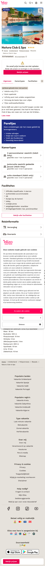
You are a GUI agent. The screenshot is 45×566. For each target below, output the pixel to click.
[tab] (7, 81)
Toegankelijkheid (22, 474)
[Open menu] (41, 3)
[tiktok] (27, 510)
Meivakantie (22, 425)
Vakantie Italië (22, 386)
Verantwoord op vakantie (22, 446)
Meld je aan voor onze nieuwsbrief (22, 502)
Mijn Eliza (22, 495)
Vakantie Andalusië (22, 407)
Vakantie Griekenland (22, 379)
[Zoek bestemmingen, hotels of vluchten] (25, 3)
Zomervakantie (22, 428)
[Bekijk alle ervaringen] (14, 56)
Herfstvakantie (23, 432)
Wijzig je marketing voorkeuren (22, 477)
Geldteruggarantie (22, 498)
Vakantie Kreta (23, 400)
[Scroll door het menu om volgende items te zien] (42, 81)
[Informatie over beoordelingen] (26, 56)
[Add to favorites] (40, 10)
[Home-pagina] (4, 3)
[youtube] (36, 510)
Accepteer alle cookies (22, 311)
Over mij (22, 443)
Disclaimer (22, 481)
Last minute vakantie (22, 422)
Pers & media (22, 453)
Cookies (22, 471)
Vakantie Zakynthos (23, 404)
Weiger (21, 318)
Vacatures (22, 449)
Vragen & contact (22, 492)
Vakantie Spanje (22, 383)
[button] (22, 17)
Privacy (22, 467)
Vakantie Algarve (22, 410)
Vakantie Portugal (22, 389)
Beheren (22, 324)
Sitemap (22, 456)
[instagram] (18, 510)
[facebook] (9, 510)
